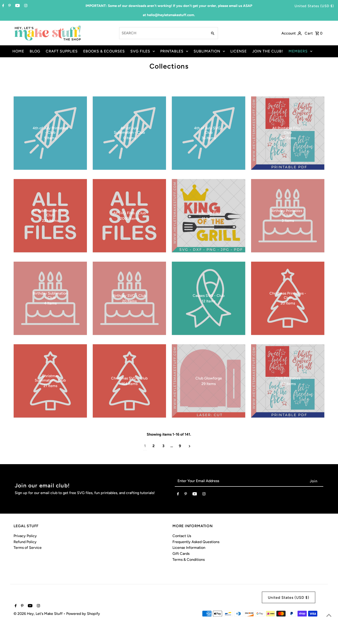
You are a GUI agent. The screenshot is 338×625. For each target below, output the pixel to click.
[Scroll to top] (328, 615)
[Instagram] (25, 6)
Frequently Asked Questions (195, 542)
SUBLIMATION (207, 51)
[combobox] (163, 33)
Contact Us (181, 536)
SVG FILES (140, 51)
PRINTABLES (171, 51)
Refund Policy (25, 542)
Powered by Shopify (83, 613)
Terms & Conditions (188, 559)
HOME (18, 51)
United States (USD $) (314, 6)
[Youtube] (17, 6)
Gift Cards (180, 553)
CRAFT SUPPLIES (62, 51)
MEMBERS (298, 51)
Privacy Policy (25, 536)
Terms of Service (28, 547)
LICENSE (238, 51)
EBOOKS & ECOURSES (104, 51)
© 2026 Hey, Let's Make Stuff (38, 613)
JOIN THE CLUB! (267, 51)
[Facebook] (2, 6)
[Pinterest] (9, 6)
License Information (188, 547)
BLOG (35, 51)
